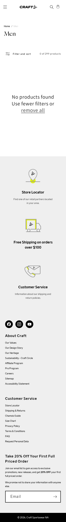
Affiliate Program (14, 363)
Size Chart (10, 420)
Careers (9, 373)
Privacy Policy (12, 425)
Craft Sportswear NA (37, 517)
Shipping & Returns (15, 410)
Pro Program (12, 368)
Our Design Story (14, 347)
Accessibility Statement (17, 383)
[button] (5, 7)
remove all (33, 110)
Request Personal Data (17, 441)
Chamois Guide (13, 415)
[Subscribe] (55, 497)
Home (7, 26)
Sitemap (9, 378)
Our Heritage (12, 352)
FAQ (7, 436)
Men (15, 26)
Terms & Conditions (15, 431)
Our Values (10, 342)
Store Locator (12, 405)
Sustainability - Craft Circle (19, 358)
